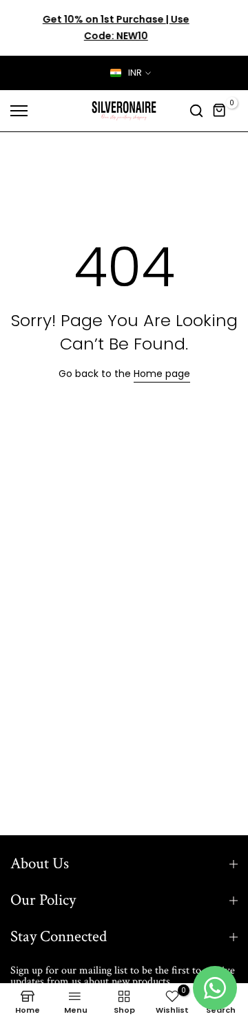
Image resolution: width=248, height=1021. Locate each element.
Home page (162, 373)
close (225, 28)
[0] (219, 110)
